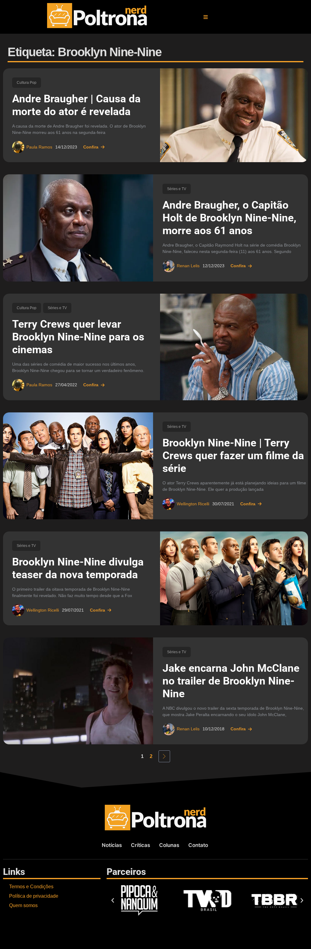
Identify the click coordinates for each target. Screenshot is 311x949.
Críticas (140, 845)
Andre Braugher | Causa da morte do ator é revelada (76, 105)
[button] (205, 17)
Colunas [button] (169, 845)
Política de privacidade (33, 896)
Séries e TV (176, 189)
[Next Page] (164, 756)
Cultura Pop (26, 82)
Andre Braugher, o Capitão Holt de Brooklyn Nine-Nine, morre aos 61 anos (229, 218)
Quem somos (23, 905)
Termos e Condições (31, 886)
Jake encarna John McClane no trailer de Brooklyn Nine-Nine (230, 681)
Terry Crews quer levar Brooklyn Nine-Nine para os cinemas (78, 337)
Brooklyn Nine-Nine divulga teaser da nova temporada (78, 568)
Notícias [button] (112, 845)
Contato (198, 845)
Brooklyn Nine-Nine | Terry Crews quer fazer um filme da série (233, 456)
